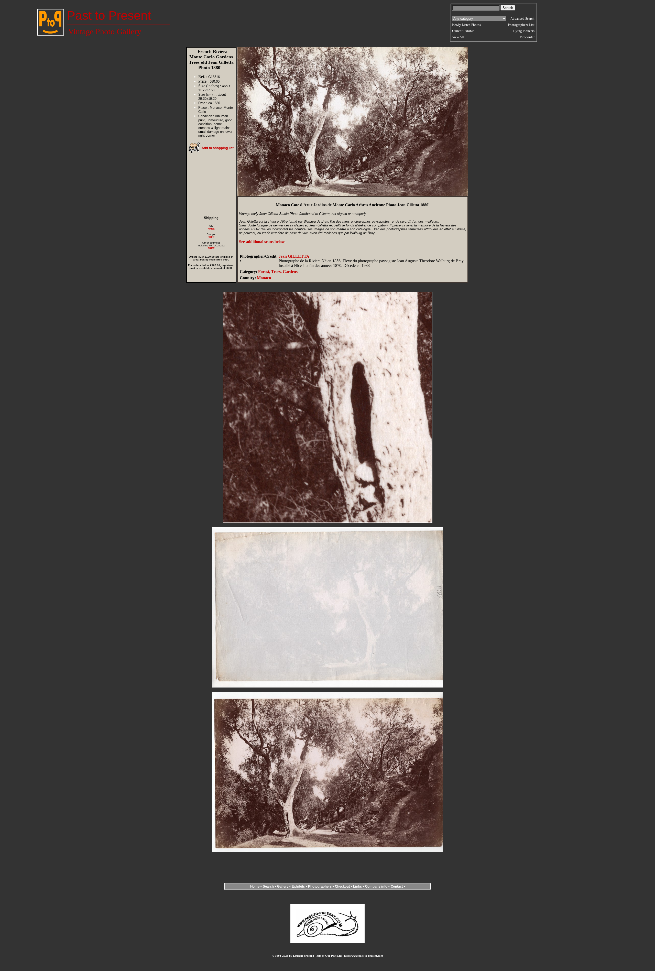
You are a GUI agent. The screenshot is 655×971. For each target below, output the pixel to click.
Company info (376, 886)
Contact (397, 886)
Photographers (320, 886)
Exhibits (298, 886)
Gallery (282, 886)
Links (357, 886)
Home (254, 886)
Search (268, 886)
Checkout (342, 886)
